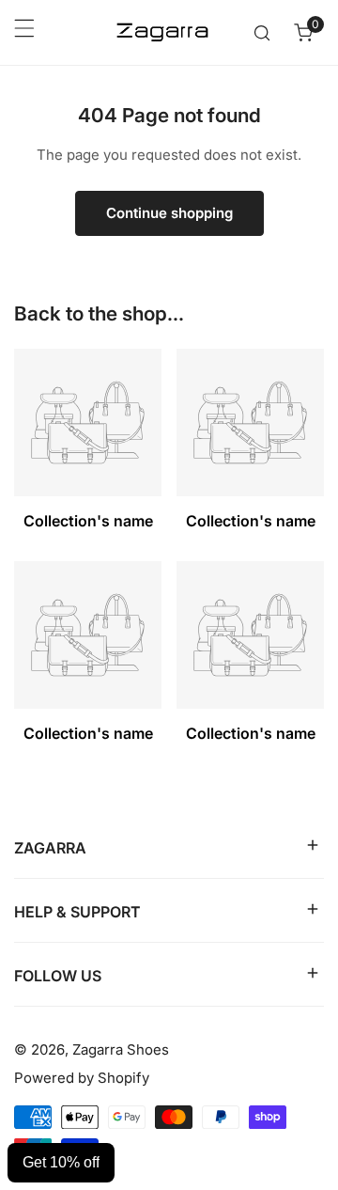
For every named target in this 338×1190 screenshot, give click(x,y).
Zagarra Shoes (120, 1049)
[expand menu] (24, 33)
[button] (303, 33)
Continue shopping (169, 213)
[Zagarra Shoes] (162, 32)
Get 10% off (61, 1162)
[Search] (262, 33)
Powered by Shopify (81, 1078)
